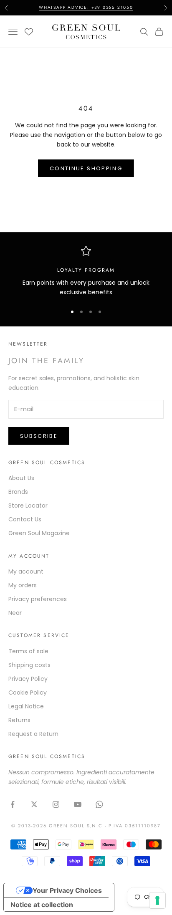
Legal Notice (26, 706)
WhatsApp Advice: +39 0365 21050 (86, 7)
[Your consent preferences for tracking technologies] (157, 900)
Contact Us (24, 519)
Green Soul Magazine (39, 533)
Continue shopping (86, 168)
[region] (86, 271)
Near (15, 613)
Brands (18, 492)
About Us (21, 478)
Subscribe (39, 436)
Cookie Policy (27, 692)
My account (25, 571)
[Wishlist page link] (29, 32)
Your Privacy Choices (67, 890)
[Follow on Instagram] (56, 804)
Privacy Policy (28, 679)
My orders (22, 585)
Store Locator (28, 505)
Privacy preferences (37, 599)
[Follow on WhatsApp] (99, 804)
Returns (19, 720)
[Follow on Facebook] (12, 804)
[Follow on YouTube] (77, 804)
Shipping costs (29, 665)
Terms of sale (28, 651)
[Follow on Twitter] (34, 804)
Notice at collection (41, 904)
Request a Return (33, 734)
